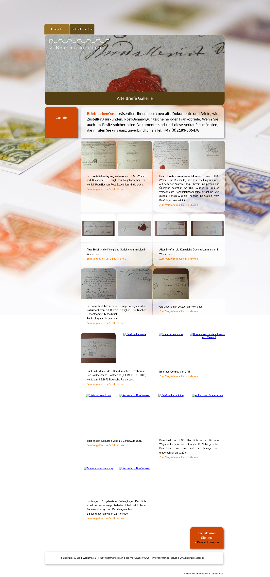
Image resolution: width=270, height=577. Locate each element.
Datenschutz (217, 573)
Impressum (202, 573)
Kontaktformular (208, 542)
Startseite (190, 573)
